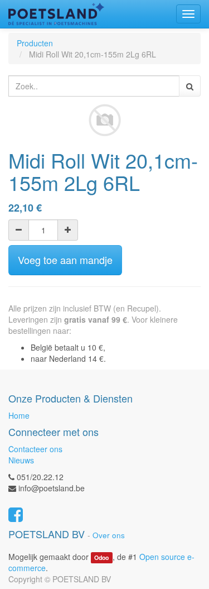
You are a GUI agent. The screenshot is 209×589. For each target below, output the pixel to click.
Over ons (109, 535)
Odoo (101, 557)
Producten (35, 43)
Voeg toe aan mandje (65, 259)
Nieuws (21, 460)
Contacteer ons (35, 448)
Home (19, 415)
